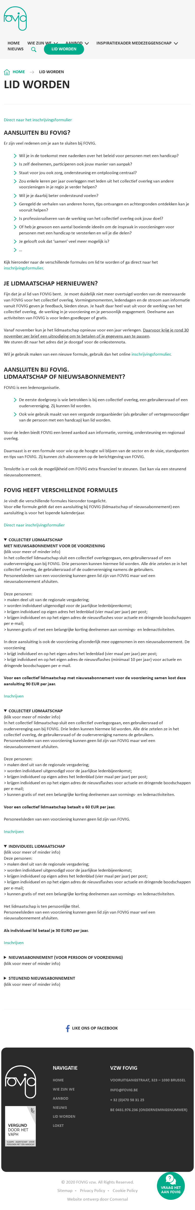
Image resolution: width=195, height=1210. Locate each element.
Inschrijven (14, 696)
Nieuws (16, 49)
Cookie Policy (125, 1190)
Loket (58, 1126)
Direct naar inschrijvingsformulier (34, 525)
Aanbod (74, 43)
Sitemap (64, 1190)
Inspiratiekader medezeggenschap (134, 43)
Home (14, 43)
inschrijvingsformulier (23, 268)
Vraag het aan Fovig (171, 1190)
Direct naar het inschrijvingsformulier (38, 120)
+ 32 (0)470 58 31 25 (127, 1100)
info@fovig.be (124, 1090)
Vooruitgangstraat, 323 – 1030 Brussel (148, 1080)
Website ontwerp (83, 1199)
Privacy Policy (92, 1190)
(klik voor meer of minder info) (54, 546)
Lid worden (64, 49)
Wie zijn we (39, 43)
